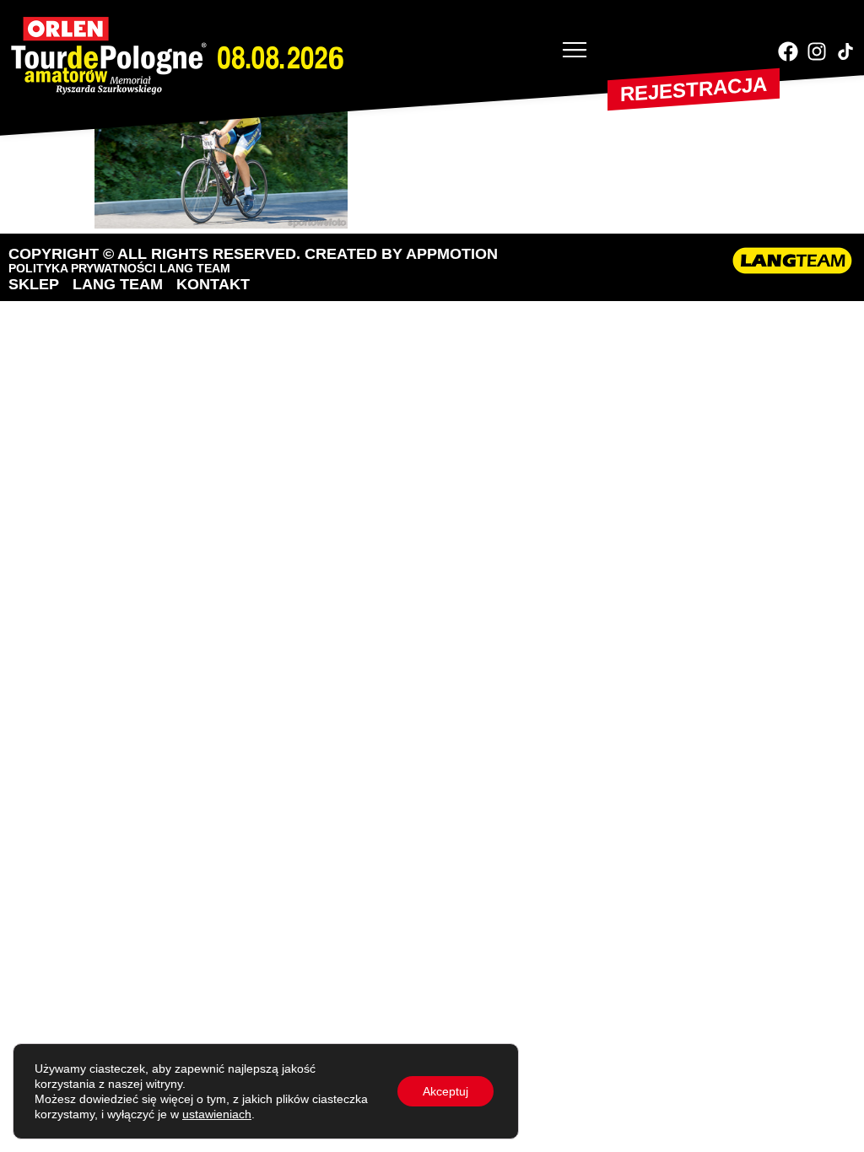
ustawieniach (216, 1114)
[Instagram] (817, 51)
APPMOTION (452, 253)
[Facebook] (788, 51)
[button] (574, 51)
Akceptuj (445, 1091)
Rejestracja (693, 89)
